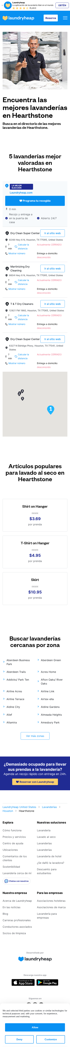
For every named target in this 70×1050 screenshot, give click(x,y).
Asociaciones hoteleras (51, 900)
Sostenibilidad (11, 866)
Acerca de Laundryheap (17, 900)
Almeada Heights (51, 714)
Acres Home (48, 671)
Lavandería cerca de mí (17, 873)
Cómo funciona (12, 830)
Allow (35, 1027)
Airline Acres (14, 691)
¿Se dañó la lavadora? (50, 862)
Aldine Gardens (50, 706)
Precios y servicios (14, 836)
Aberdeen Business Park (18, 662)
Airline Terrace (15, 699)
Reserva (50, 18)
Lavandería (43, 830)
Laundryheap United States (19, 807)
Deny (19, 1039)
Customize (51, 1039)
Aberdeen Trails (16, 671)
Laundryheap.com (21, 192)
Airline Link (47, 691)
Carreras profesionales (17, 920)
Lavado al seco (46, 836)
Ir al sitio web (52, 233)
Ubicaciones (10, 849)
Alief (9, 714)
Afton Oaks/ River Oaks (52, 681)
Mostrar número (16, 253)
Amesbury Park (50, 722)
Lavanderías (49, 807)
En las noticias (11, 907)
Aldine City (13, 706)
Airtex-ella (47, 699)
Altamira (12, 722)
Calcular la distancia (23, 246)
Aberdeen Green (51, 660)
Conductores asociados (17, 926)
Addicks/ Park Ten (18, 679)
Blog (5, 913)
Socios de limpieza (14, 933)
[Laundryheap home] (18, 18)
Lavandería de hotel (49, 856)
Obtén (62, 5)
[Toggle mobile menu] (65, 18)
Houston (8, 810)
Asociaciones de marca (51, 907)
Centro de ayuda (13, 843)
